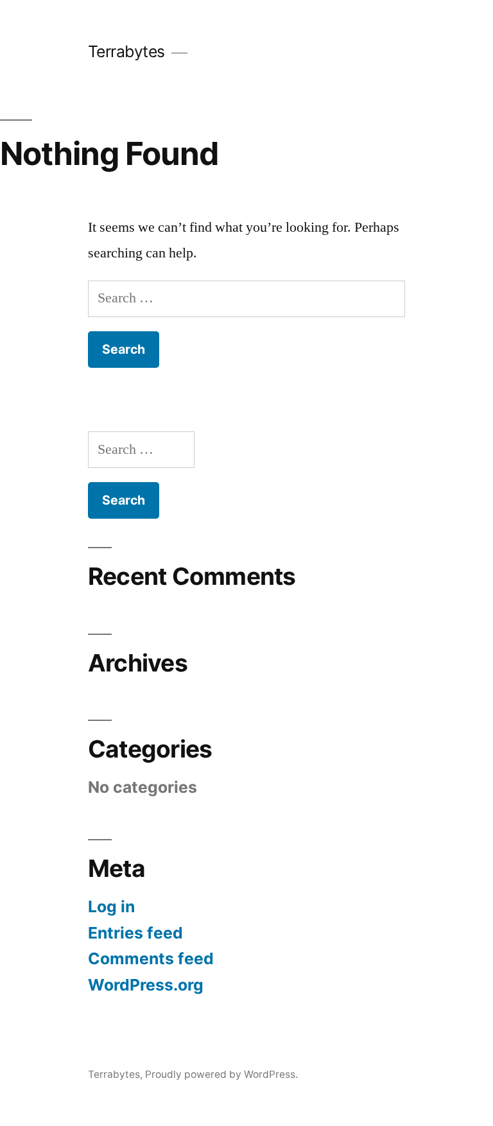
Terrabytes (126, 51)
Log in (111, 906)
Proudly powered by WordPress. (221, 1074)
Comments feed (151, 958)
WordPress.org (145, 984)
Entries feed (135, 932)
